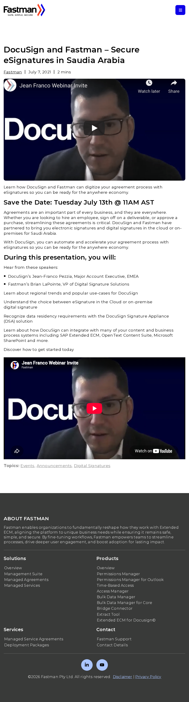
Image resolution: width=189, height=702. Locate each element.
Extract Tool (108, 614)
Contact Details (112, 645)
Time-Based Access (115, 585)
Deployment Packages (26, 645)
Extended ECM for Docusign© (126, 620)
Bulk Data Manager (116, 597)
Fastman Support (114, 639)
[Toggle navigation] (180, 10)
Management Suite (23, 574)
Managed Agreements (26, 580)
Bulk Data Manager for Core (124, 603)
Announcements (54, 465)
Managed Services (22, 585)
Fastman (13, 71)
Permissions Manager (118, 574)
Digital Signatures (92, 465)
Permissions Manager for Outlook (130, 580)
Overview (13, 568)
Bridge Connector (115, 608)
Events (27, 465)
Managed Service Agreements (33, 639)
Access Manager (113, 591)
